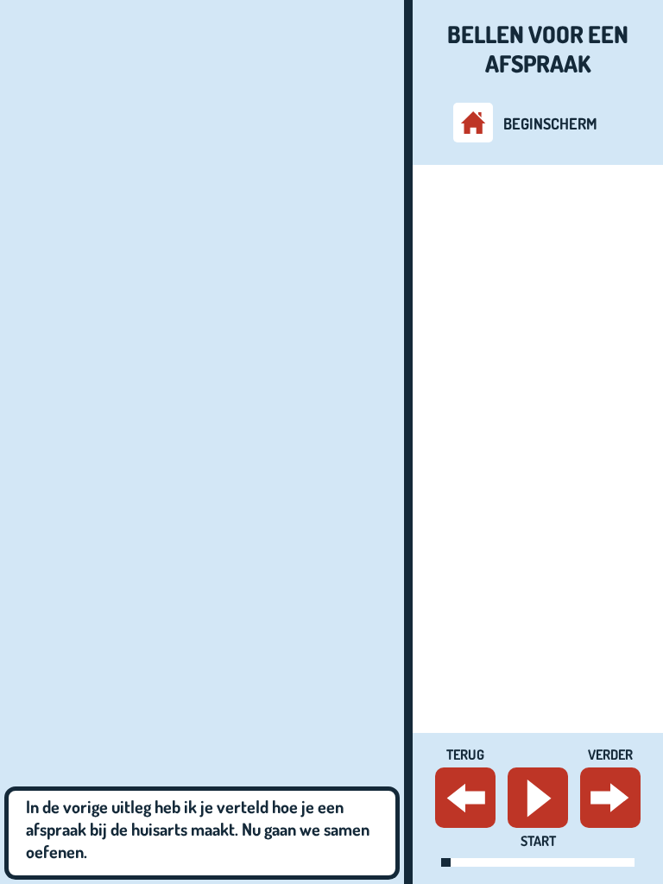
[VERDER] (610, 797)
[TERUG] (465, 797)
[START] (538, 797)
